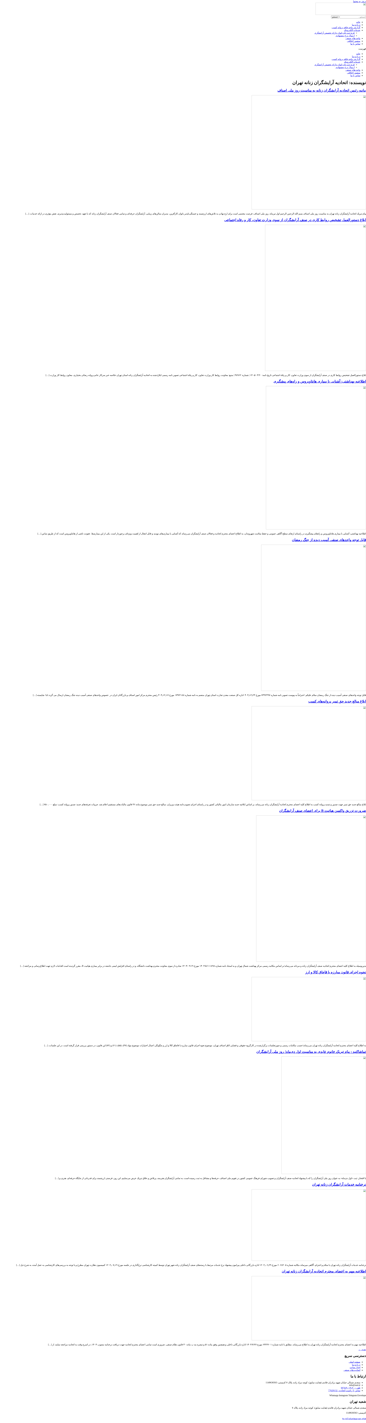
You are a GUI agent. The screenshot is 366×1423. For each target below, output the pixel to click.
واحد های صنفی (352, 38)
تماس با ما (355, 44)
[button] (183, 48)
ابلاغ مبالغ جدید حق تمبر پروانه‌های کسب (337, 701)
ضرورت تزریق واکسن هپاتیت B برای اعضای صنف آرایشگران (322, 811)
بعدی (362, 1349)
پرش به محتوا (359, 1)
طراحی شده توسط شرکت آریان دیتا (354, 1418)
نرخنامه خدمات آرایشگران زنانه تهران (339, 1184)
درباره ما (356, 25)
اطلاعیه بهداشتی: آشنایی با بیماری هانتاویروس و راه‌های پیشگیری (319, 381)
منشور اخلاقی (353, 41)
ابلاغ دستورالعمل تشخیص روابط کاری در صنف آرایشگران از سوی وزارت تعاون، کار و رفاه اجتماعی (295, 220)
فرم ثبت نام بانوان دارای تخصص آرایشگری (334, 33)
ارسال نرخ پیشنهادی (345, 35)
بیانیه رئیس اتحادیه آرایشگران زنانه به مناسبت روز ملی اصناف (322, 90)
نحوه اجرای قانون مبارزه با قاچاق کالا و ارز (335, 972)
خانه (358, 22)
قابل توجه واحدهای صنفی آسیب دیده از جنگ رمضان (329, 540)
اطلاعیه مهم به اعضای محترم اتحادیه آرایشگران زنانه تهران (324, 1271)
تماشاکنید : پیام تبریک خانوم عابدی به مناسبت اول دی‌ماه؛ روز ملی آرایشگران (311, 1052)
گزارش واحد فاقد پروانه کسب (346, 27)
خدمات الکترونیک (352, 30)
